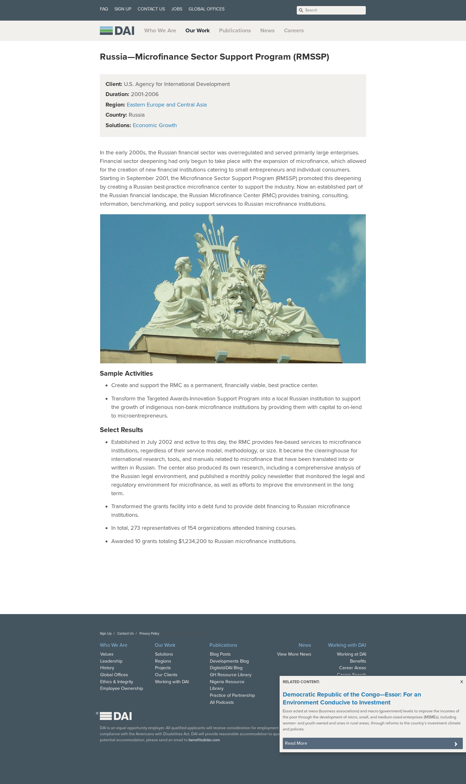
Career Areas (352, 668)
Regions (163, 661)
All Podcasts (222, 702)
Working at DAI (351, 654)
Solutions (164, 654)
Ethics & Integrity (116, 681)
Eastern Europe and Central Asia (167, 104)
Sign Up (106, 634)
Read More (296, 743)
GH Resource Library (230, 674)
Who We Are (160, 30)
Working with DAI (172, 681)
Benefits (358, 661)
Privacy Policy (149, 634)
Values (106, 654)
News (267, 30)
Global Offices (114, 674)
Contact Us (125, 634)
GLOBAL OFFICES (206, 9)
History (107, 668)
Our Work (197, 30)
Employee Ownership (121, 688)
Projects (163, 668)
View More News (294, 654)
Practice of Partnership (232, 695)
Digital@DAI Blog (226, 668)
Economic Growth (155, 125)
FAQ (104, 9)
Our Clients (166, 674)
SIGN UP (122, 9)
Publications (235, 30)
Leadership (111, 661)
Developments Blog (229, 661)
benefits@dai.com (204, 739)
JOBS (176, 9)
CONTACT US (151, 9)
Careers (294, 30)
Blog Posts (220, 654)
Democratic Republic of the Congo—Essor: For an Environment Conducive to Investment (352, 698)
